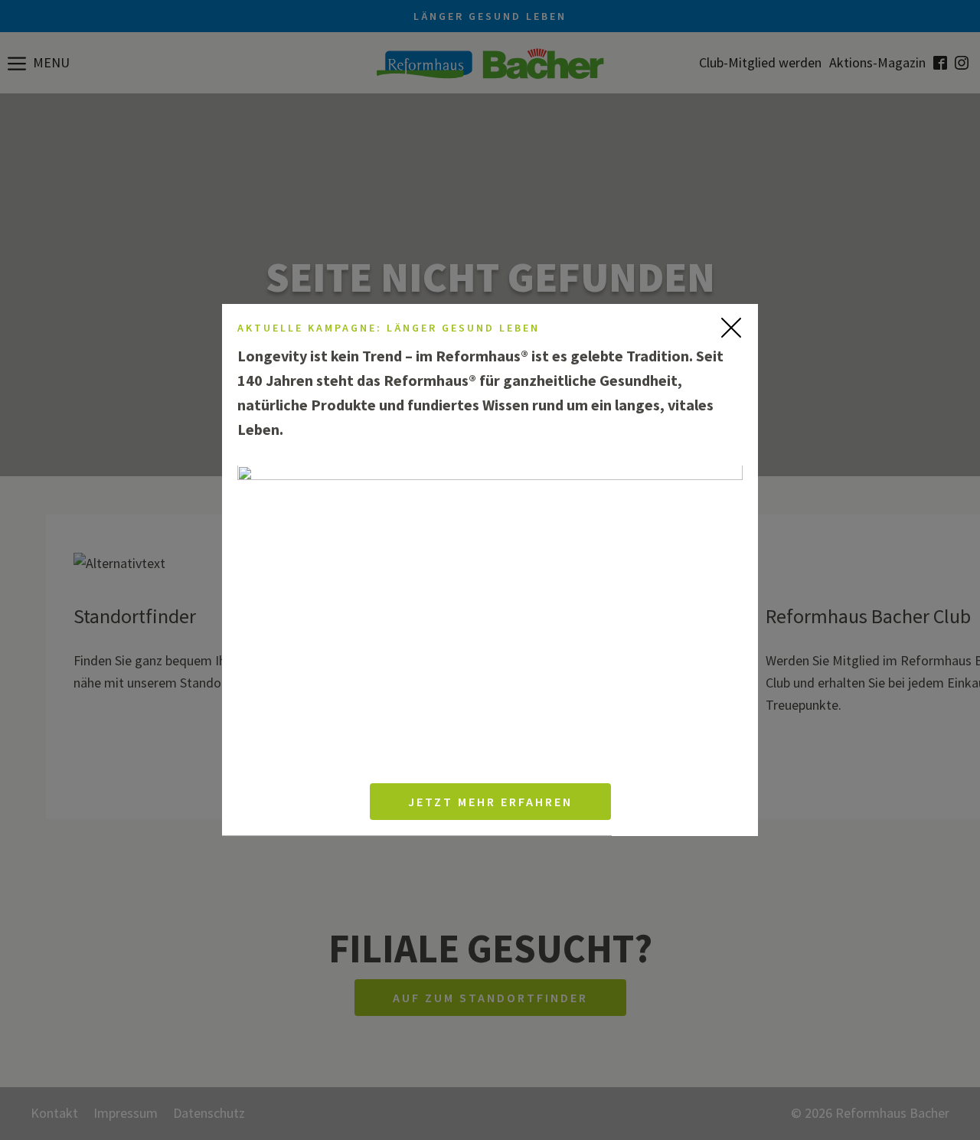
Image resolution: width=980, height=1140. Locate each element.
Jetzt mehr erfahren (490, 802)
